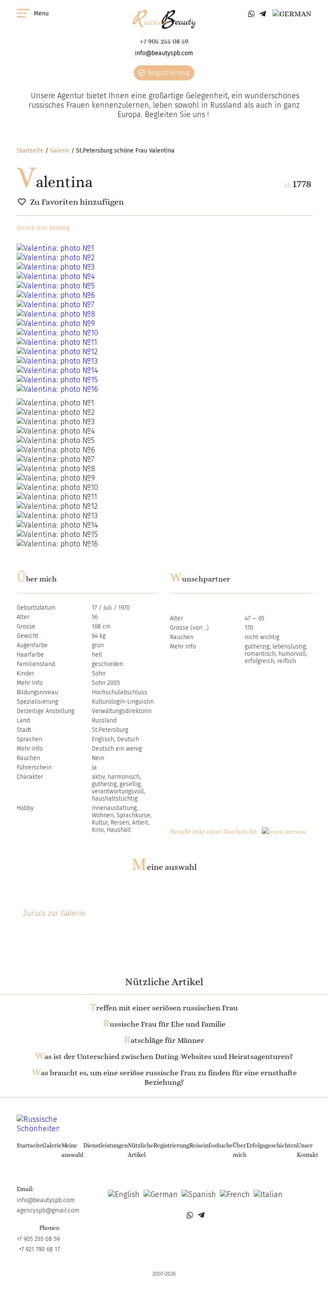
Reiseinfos (203, 1145)
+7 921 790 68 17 (39, 1249)
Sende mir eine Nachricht (214, 831)
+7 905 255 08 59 (164, 41)
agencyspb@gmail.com (48, 1210)
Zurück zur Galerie (54, 913)
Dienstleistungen (105, 1145)
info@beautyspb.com (164, 53)
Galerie (60, 150)
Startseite (30, 150)
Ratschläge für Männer (164, 1040)
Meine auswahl (164, 867)
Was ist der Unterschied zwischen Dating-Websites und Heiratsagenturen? (164, 1056)
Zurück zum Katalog (43, 228)
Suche (225, 1145)
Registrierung (167, 73)
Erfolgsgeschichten (271, 1145)
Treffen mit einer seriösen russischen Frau (164, 1008)
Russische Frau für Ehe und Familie (164, 1024)
